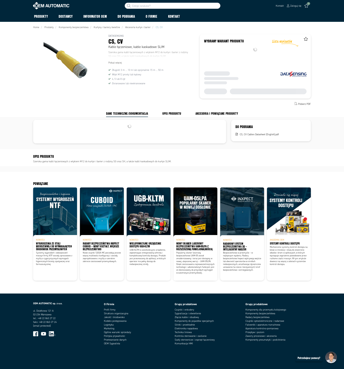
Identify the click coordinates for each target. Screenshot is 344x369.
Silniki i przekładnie (185, 324)
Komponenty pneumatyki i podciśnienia (265, 339)
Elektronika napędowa (186, 328)
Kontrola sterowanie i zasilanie (191, 336)
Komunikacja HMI (184, 343)
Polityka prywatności (114, 336)
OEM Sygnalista (112, 343)
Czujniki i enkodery (184, 309)
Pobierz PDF (304, 104)
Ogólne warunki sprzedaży (117, 332)
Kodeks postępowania (115, 320)
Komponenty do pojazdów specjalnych (194, 320)
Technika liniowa (183, 332)
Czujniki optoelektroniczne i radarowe (264, 320)
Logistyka (109, 324)
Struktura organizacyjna (116, 313)
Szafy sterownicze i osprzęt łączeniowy (195, 339)
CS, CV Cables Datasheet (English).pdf (259, 134)
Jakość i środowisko (114, 317)
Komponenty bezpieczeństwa (260, 313)
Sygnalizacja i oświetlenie (188, 313)
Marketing (109, 328)
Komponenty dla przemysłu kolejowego (265, 309)
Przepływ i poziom (254, 332)
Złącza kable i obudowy (187, 317)
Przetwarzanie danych (115, 339)
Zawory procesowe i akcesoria (261, 336)
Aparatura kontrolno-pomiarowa (261, 328)
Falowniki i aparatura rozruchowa (262, 324)
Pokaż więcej (115, 62)
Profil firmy (109, 309)
